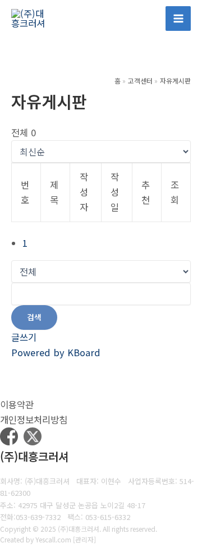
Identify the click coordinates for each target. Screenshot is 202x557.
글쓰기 (23, 337)
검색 (34, 317)
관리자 (84, 539)
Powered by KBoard (55, 352)
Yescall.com (53, 539)
